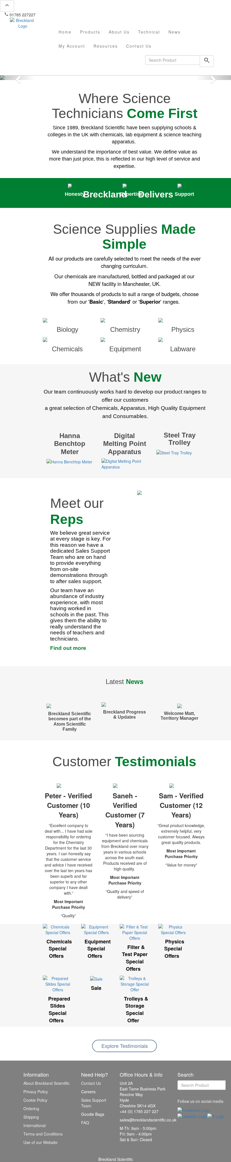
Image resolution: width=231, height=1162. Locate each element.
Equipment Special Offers (98, 948)
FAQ (85, 1122)
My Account (72, 46)
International (34, 1125)
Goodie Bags (92, 1114)
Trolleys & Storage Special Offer (136, 1009)
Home (65, 32)
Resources (106, 46)
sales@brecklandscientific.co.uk (66, 14)
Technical (149, 32)
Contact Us (139, 46)
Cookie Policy (35, 1100)
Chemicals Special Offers (59, 948)
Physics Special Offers (174, 948)
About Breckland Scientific (46, 1083)
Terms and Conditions (43, 1134)
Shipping (31, 1117)
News (174, 32)
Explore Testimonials (124, 1045)
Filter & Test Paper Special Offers (135, 957)
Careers (88, 1091)
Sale (96, 988)
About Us (119, 32)
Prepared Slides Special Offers (59, 1009)
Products (90, 32)
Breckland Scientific (115, 1159)
